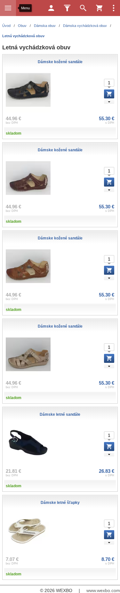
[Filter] (67, 8)
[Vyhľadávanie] (83, 8)
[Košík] (99, 8)
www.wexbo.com (103, 590)
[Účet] (51, 8)
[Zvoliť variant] (109, 93)
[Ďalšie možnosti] (113, 8)
